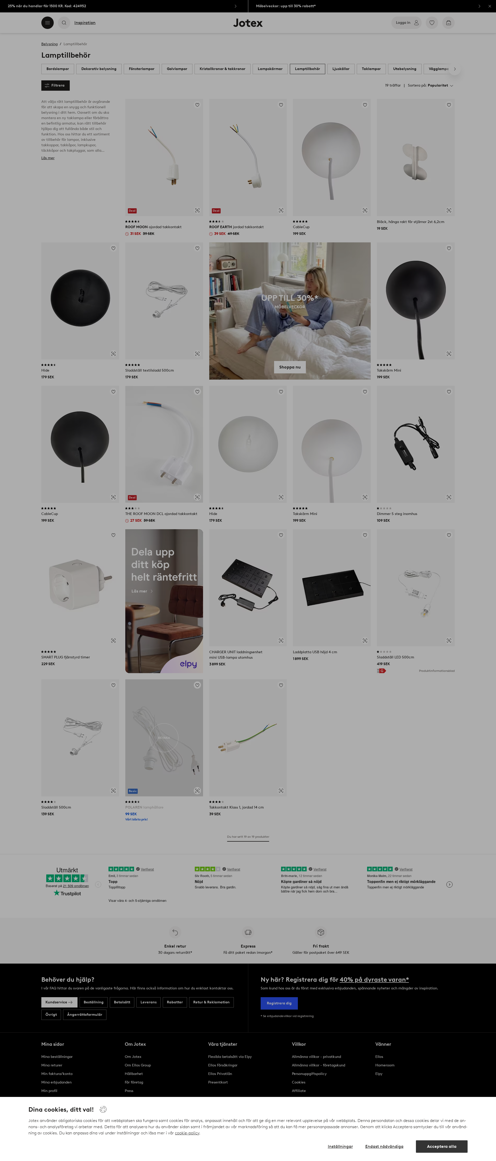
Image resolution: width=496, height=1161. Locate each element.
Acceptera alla (441, 1146)
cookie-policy (187, 1133)
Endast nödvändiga (384, 1146)
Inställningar (340, 1146)
